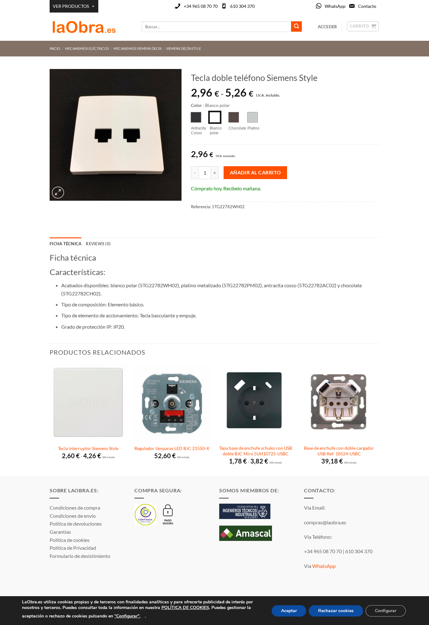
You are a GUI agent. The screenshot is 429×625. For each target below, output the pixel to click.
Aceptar (289, 611)
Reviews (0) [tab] (98, 243)
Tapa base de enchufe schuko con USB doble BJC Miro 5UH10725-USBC (255, 451)
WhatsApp (335, 6)
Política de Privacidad (73, 548)
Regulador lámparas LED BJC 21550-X (171, 448)
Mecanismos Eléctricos (87, 48)
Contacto (367, 6)
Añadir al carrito (255, 172)
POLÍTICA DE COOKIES (185, 608)
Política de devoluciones (76, 524)
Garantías (60, 532)
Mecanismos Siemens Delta (137, 48)
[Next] (377, 419)
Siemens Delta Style (183, 48)
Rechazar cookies (336, 611)
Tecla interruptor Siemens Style (88, 448)
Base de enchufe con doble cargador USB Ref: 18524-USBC (339, 451)
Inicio (55, 48)
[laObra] (91, 26)
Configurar (385, 611)
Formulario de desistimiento (80, 556)
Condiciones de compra (75, 508)
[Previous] (50, 419)
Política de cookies (70, 540)
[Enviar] (296, 26)
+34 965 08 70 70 (201, 6)
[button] (58, 193)
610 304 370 (242, 6)
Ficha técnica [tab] (65, 243)
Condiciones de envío (73, 516)
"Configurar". (127, 616)
